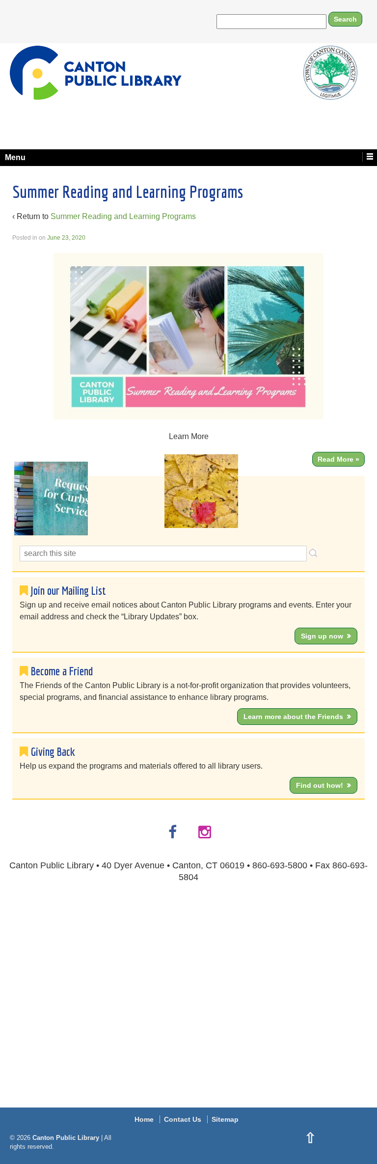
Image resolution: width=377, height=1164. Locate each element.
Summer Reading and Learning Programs (123, 216)
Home (144, 1119)
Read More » (338, 459)
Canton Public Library (65, 1137)
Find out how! (319, 785)
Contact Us (182, 1119)
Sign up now (322, 636)
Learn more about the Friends (293, 717)
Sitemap (225, 1119)
